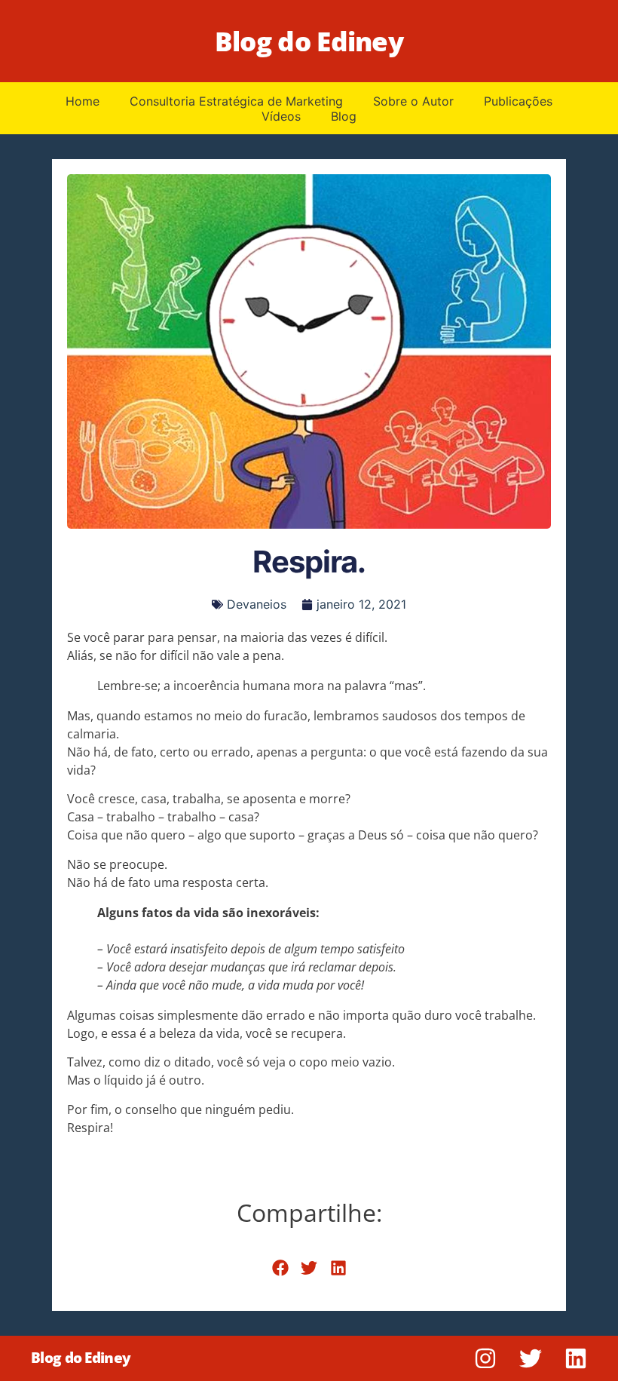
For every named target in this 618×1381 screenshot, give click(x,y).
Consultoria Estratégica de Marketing (236, 101)
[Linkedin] (575, 1358)
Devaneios (256, 604)
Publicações (518, 101)
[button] (280, 1268)
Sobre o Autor (413, 101)
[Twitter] (530, 1358)
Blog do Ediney (309, 41)
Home (82, 101)
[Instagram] (485, 1358)
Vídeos (281, 116)
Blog (343, 116)
